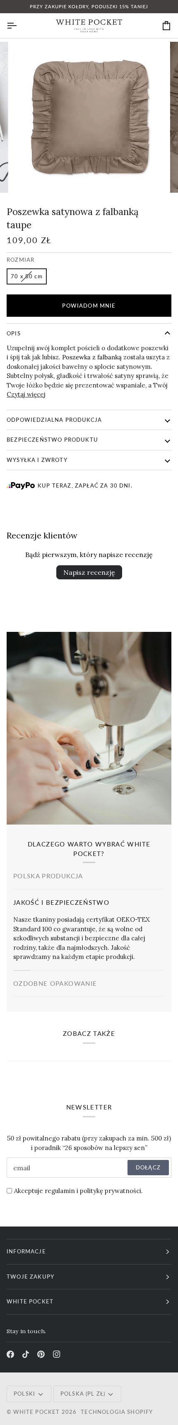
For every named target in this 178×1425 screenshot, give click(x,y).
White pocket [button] (30, 1301)
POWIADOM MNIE (88, 305)
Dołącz (148, 1167)
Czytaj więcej (26, 394)
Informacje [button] (26, 1251)
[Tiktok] (25, 1354)
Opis (14, 333)
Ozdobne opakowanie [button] (55, 983)
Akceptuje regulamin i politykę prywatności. (78, 1191)
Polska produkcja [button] (48, 876)
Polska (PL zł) (82, 1393)
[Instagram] (56, 1354)
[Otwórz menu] (19, 25)
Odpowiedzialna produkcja (54, 419)
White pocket (36, 1411)
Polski (24, 1393)
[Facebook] (10, 1354)
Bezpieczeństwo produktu (52, 439)
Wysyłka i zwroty (37, 460)
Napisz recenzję (89, 572)
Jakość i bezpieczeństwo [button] (61, 902)
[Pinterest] (41, 1354)
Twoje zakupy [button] (30, 1276)
